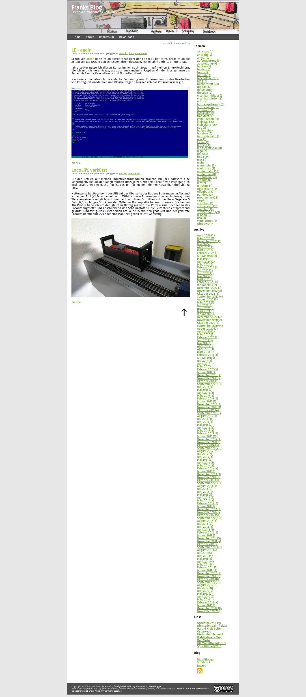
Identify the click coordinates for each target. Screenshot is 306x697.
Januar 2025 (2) (207, 256)
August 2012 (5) (207, 521)
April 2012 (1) (205, 529)
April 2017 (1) (205, 363)
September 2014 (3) (209, 448)
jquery (201, 665)
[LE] (130, 157)
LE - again (81, 50)
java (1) (201, 139)
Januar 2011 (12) (207, 570)
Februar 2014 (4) (207, 468)
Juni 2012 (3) (205, 526)
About (90, 37)
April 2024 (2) (206, 261)
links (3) (202, 154)
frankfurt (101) (206, 116)
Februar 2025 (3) (207, 253)
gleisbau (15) (205, 122)
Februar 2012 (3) (207, 532)
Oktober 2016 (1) (207, 381)
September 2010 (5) (209, 582)
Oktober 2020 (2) (208, 323)
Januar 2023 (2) (207, 285)
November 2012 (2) (209, 512)
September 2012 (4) (209, 518)
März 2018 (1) (205, 352)
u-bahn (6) (204, 215)
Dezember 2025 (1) (209, 241)
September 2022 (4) (210, 296)
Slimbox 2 (203, 662)
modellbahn (134, 174)
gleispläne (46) (207, 124)
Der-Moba (203, 640)
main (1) (202, 162)
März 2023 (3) (205, 279)
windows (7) (205, 223)
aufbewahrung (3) (208, 60)
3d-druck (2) (205, 52)
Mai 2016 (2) (204, 389)
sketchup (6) (205, 209)
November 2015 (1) (209, 407)
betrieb (123, 174)
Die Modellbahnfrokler (212, 625)
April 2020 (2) (206, 331)
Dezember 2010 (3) (209, 573)
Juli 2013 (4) (204, 489)
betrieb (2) (204, 75)
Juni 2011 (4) (205, 556)
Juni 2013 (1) (205, 491)
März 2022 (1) (205, 302)
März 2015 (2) (205, 430)
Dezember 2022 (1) (209, 288)
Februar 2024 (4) (207, 267)
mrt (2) (201, 183)
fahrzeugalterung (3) (210, 104)
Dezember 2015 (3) (209, 404)
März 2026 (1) (205, 238)
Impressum (106, 37)
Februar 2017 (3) (207, 369)
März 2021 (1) (205, 311)
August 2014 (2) (207, 451)
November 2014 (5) (209, 442)
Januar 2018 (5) (206, 357)
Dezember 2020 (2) (209, 317)
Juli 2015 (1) (204, 419)
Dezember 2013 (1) (209, 474)
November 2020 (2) (209, 320)
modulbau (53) (207, 177)
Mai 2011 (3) (204, 558)
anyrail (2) (203, 57)
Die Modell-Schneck (210, 634)
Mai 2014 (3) (204, 459)
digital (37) (204, 87)
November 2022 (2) (209, 290)
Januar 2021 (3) (206, 314)
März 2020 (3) (205, 334)
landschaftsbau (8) (209, 148)
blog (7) (202, 81)
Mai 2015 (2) (204, 424)
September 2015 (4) (209, 413)
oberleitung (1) (207, 189)
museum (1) (204, 186)
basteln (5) (204, 69)
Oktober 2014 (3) (208, 445)
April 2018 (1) (205, 349)
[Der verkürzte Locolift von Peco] (130, 296)
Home (76, 37)
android (123, 53)
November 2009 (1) (209, 611)
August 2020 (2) (207, 328)
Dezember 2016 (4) (209, 375)
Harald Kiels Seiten (209, 628)
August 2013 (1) (207, 486)
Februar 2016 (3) (207, 398)
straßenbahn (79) (208, 212)
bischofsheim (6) (208, 78)
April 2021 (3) (205, 308)
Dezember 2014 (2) (209, 439)
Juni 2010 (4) (205, 590)
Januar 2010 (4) (206, 605)
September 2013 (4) (209, 483)
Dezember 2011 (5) (209, 538)
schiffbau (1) (205, 203)
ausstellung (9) (207, 63)
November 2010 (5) (209, 576)
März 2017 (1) (205, 366)
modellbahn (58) (208, 171)
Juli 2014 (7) (204, 454)
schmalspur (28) (207, 206)
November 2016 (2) (209, 378)
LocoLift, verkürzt (89, 170)
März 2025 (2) (205, 250)
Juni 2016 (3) (205, 387)
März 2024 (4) (205, 264)
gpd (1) (201, 127)
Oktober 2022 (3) (208, 293)
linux (131, 53)
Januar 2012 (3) (206, 535)
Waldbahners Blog (209, 637)
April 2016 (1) (205, 392)
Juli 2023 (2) (205, 270)
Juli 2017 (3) (204, 360)
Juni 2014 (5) (205, 456)
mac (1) (201, 159)
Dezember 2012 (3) (209, 509)
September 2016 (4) (209, 384)
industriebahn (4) (208, 136)
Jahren (90, 59)
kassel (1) (203, 142)
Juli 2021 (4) (204, 305)
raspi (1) (202, 200)
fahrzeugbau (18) (208, 107)
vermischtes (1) (207, 221)
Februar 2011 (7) (207, 567)
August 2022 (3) (207, 299)
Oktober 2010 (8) (208, 579)
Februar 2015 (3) (207, 433)
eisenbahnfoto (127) (210, 98)
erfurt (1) (202, 101)
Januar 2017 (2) (206, 372)
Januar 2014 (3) (206, 471)
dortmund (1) (205, 89)
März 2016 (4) (205, 395)
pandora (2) (205, 194)
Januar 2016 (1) (206, 401)
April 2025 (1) (205, 247)
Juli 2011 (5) (204, 553)
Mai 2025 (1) (204, 244)
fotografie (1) (205, 113)
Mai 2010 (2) (204, 593)
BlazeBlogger (206, 659)
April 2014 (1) (205, 462)
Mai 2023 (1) (204, 276)
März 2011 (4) (205, 564)
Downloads (126, 37)
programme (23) (207, 197)
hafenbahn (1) (206, 130)
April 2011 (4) (205, 561)
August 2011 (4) (207, 550)
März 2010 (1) (205, 599)
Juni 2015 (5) (205, 422)
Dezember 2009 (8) (209, 608)
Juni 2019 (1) (205, 340)
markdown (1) (206, 168)
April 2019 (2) (205, 346)
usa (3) (201, 218)
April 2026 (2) (206, 235)
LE (152, 59)
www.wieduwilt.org (209, 622)
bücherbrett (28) (208, 84)
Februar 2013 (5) (207, 503)
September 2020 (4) (210, 325)
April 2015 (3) (205, 427)
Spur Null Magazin (209, 646)
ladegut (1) (204, 145)
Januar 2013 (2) (206, 506)
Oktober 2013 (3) (208, 480)
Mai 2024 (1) (204, 258)
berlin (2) (203, 72)
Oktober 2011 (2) (207, 544)
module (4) (204, 180)
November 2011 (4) (209, 541)
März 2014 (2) (205, 465)
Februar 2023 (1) (207, 282)
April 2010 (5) (205, 596)
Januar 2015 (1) (206, 436)
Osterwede (204, 631)
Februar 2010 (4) (207, 602)
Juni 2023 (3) (205, 273)
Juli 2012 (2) (204, 523)
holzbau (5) (204, 133)
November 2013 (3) (209, 477)
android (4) (204, 55)
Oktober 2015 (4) (208, 410)
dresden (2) (204, 92)
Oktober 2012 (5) (208, 515)
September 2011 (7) (209, 547)
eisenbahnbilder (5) (210, 95)
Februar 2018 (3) (207, 355)
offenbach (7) (205, 191)
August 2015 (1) (207, 416)
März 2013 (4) (205, 500)
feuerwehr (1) (205, 110)
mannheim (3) (206, 165)
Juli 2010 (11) (205, 588)
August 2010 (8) (207, 585)
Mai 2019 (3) (204, 343)
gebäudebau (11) (208, 119)
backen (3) (204, 66)
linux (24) (203, 156)
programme (141, 53)
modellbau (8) (206, 174)
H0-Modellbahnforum (211, 643)
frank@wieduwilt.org (124, 686)
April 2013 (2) (205, 497)
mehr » (76, 163)
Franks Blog (86, 8)
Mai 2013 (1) (204, 494)
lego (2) (202, 151)
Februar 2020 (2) (207, 337)
